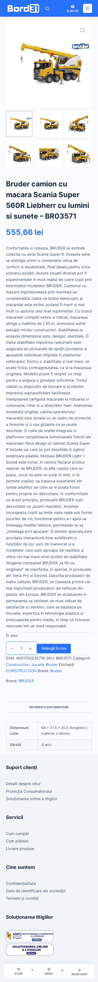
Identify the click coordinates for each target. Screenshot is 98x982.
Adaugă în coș (54, 648)
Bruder (56, 670)
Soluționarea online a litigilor (31, 798)
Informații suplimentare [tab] (49, 707)
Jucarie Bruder (44, 664)
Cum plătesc (17, 841)
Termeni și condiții (22, 898)
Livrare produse (20, 848)
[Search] (47, 8)
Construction (17, 664)
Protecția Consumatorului (29, 791)
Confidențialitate (21, 883)
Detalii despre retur (23, 783)
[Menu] (87, 8)
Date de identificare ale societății (36, 890)
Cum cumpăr (17, 833)
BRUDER (26, 680)
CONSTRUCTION (21, 670)
